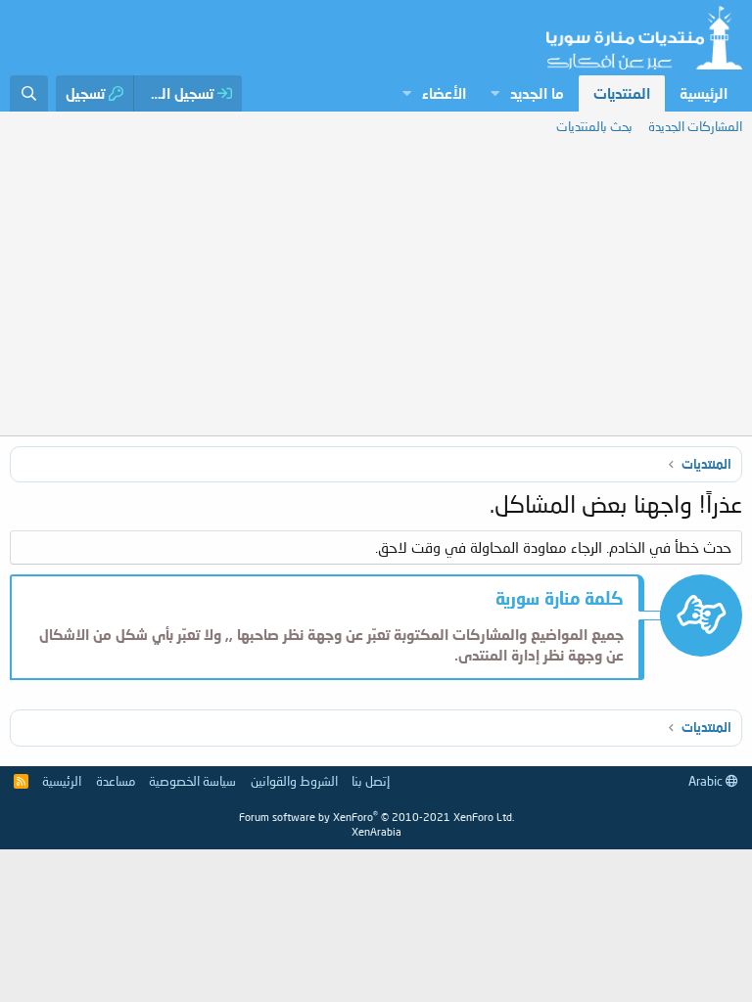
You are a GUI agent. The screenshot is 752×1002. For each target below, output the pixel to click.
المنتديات (621, 93)
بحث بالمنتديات (594, 126)
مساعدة (115, 781)
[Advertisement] (376, 289)
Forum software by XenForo (376, 816)
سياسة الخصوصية (192, 781)
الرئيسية (704, 93)
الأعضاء (444, 93)
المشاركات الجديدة (695, 126)
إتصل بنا (371, 781)
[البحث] (29, 93)
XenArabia (376, 831)
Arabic (707, 781)
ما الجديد (537, 93)
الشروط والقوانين (294, 781)
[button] (494, 93)
